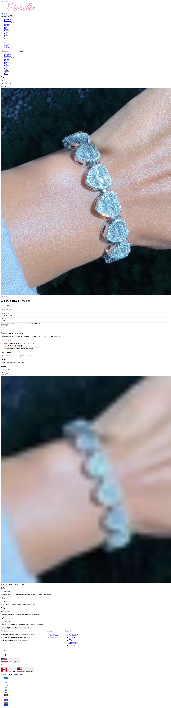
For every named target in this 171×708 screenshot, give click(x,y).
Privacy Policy (54, 635)
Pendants (6, 25)
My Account (72, 635)
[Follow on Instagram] (5, 650)
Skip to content (5, 1)
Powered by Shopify (18, 674)
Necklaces (7, 24)
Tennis (6, 32)
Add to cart (4, 325)
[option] (8, 669)
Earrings (6, 30)
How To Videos (73, 634)
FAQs (70, 640)
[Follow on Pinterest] (5, 653)
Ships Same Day (9, 22)
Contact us (72, 645)
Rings (6, 29)
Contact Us (53, 637)
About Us (52, 634)
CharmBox (4, 296)
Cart (70, 639)
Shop (7, 35)
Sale (5, 37)
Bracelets (6, 27)
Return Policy (73, 643)
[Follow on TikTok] (5, 655)
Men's (6, 38)
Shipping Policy (73, 642)
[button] (85, 327)
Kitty (5, 34)
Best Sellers (7, 21)
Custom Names (8, 19)
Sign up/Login (73, 637)
